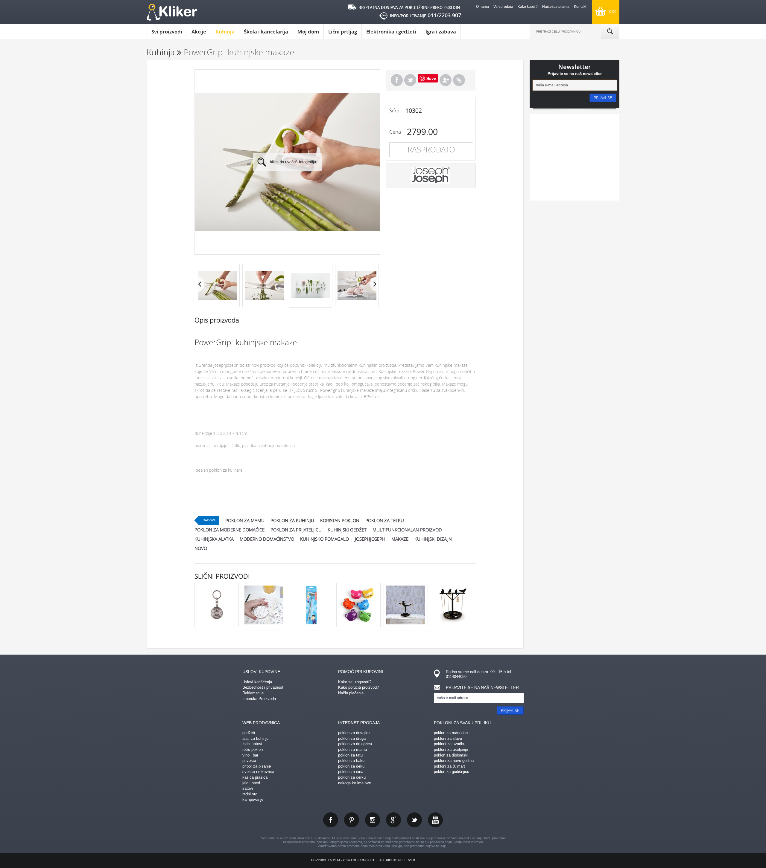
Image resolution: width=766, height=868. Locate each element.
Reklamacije (253, 693)
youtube (435, 819)
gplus (393, 819)
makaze (399, 539)
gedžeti (248, 733)
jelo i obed (251, 783)
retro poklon (252, 749)
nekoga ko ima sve (354, 783)
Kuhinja (225, 31)
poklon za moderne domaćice (229, 530)
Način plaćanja (351, 693)
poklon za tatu (350, 755)
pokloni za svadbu (449, 744)
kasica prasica (255, 777)
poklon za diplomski (451, 755)
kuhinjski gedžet (347, 530)
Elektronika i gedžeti (391, 31)
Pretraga (610, 31)
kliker (172, 12)
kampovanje (252, 799)
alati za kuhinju (255, 738)
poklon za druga (352, 738)
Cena (395, 131)
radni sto (249, 794)
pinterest (351, 819)
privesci (249, 760)
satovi (247, 788)
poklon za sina (350, 771)
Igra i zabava (440, 31)
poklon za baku (351, 760)
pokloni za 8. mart (449, 766)
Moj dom (308, 31)
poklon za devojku (354, 733)
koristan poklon (339, 520)
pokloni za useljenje (451, 749)
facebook (330, 819)
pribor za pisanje (256, 766)
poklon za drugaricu (355, 744)
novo (200, 548)
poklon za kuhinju (292, 520)
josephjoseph (370, 539)
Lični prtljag (342, 31)
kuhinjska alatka (214, 539)
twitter (414, 819)
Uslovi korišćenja (257, 682)
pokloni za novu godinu (454, 760)
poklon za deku (351, 766)
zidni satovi (252, 744)
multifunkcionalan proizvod (407, 530)
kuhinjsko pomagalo (324, 539)
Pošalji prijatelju (446, 80)
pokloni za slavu (448, 738)
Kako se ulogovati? (354, 682)
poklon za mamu (245, 520)
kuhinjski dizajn (433, 539)
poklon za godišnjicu (451, 771)
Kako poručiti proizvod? (358, 687)
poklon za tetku (384, 520)
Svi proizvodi (166, 31)
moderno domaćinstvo (267, 539)
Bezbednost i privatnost (262, 687)
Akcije (199, 31)
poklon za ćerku (352, 777)
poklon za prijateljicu (296, 530)
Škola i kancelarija (266, 31)
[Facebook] (397, 80)
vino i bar (250, 755)
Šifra (394, 110)
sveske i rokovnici (258, 771)
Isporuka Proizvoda (259, 698)
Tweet (410, 80)
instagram (372, 819)
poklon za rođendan (451, 733)
